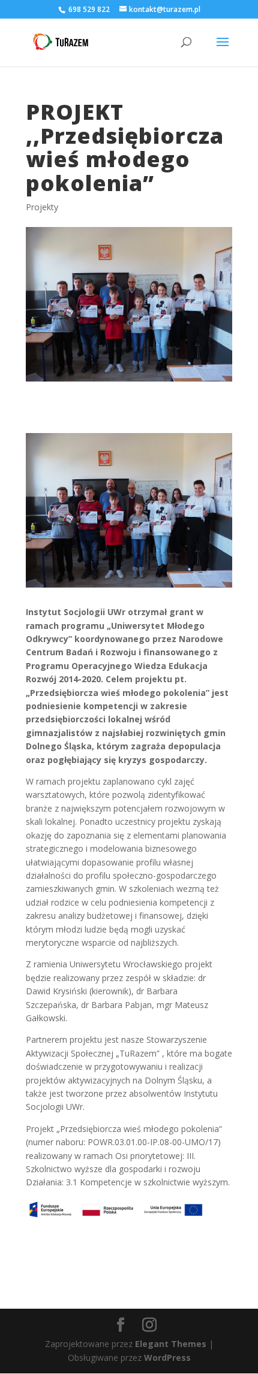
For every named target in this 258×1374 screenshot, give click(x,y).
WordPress (167, 1357)
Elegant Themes (170, 1343)
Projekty (42, 207)
